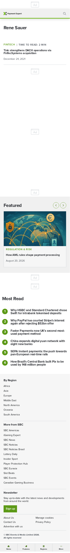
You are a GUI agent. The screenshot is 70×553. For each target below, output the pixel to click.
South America (12, 414)
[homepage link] (13, 13)
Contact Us (10, 522)
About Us (9, 518)
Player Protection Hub (16, 464)
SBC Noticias (11, 445)
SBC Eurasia (10, 468)
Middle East (10, 400)
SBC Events (10, 478)
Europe (8, 396)
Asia (6, 391)
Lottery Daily (10, 454)
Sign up (10, 509)
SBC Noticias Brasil (14, 449)
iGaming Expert (12, 435)
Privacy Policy (43, 522)
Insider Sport (11, 459)
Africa (7, 386)
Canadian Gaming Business (19, 483)
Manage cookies (45, 518)
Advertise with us (13, 526)
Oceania (8, 410)
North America (12, 405)
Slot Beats (9, 473)
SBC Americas (11, 430)
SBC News (9, 440)
